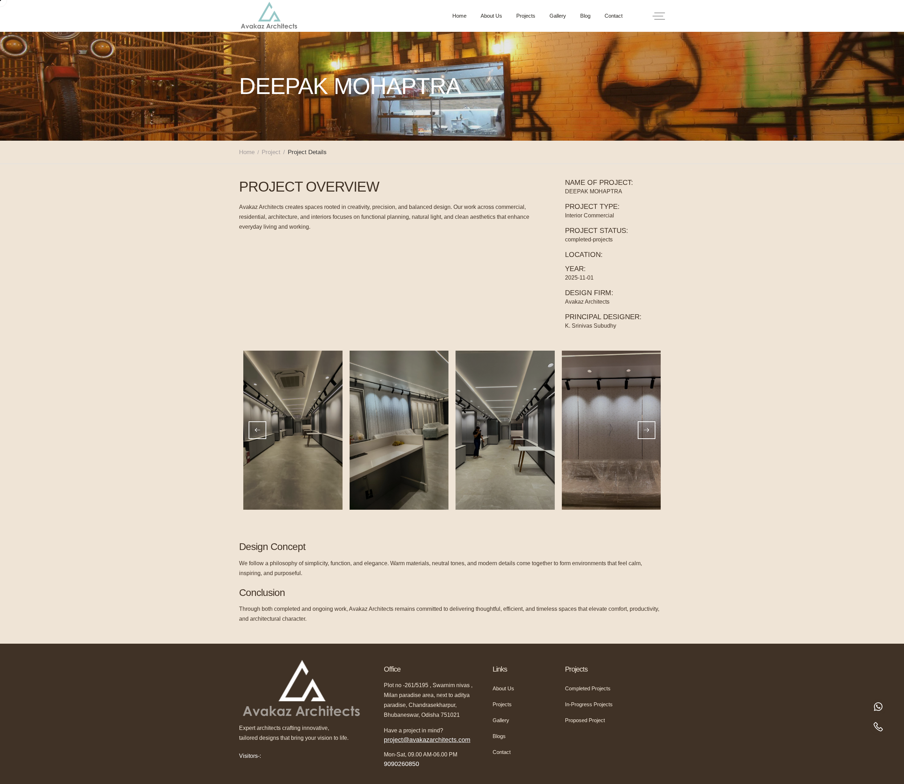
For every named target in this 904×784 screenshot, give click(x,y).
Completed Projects (588, 688)
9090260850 (401, 763)
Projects (525, 16)
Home (459, 16)
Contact (614, 16)
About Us (491, 16)
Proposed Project (585, 720)
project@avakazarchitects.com (427, 739)
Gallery (557, 16)
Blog (585, 16)
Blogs (499, 736)
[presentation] (257, 430)
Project (271, 152)
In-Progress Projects (589, 704)
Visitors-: (250, 756)
